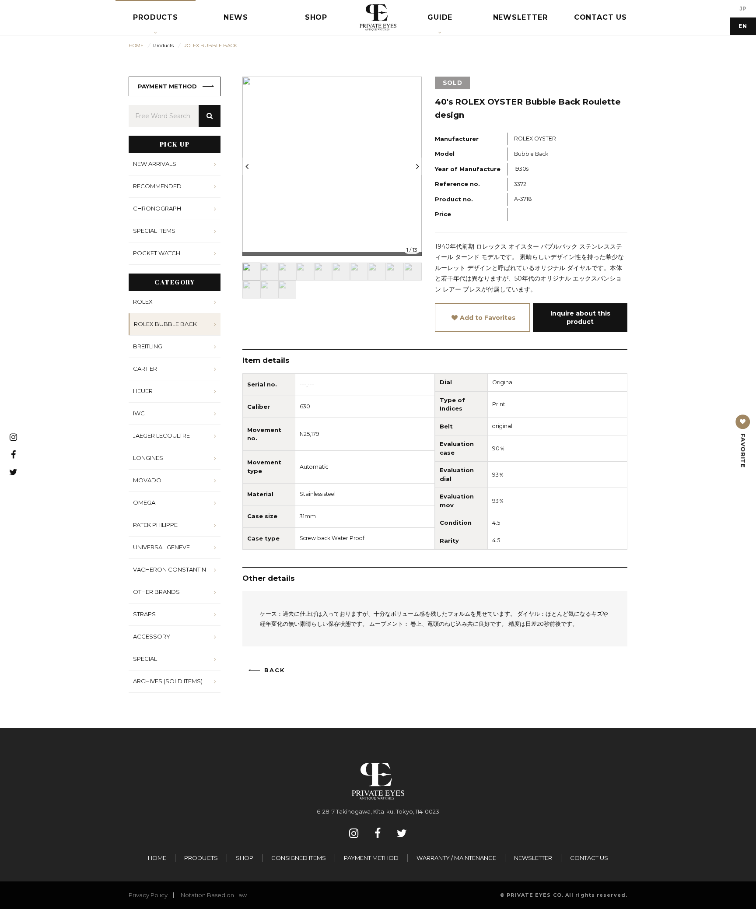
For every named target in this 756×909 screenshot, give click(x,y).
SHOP (244, 857)
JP (743, 8)
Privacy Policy (148, 894)
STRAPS (144, 614)
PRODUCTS (201, 857)
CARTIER (145, 368)
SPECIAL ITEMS (154, 230)
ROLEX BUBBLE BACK (165, 323)
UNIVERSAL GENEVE (161, 547)
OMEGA (144, 502)
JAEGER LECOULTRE (161, 435)
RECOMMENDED (157, 186)
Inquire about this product (580, 317)
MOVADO (147, 480)
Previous (246, 166)
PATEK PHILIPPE (155, 524)
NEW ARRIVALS (154, 163)
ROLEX (143, 301)
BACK (274, 670)
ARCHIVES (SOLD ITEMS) (168, 680)
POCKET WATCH (156, 252)
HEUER (143, 390)
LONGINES (148, 457)
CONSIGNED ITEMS (298, 857)
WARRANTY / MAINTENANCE (456, 857)
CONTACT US (589, 857)
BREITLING (147, 346)
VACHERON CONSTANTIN (169, 569)
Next (417, 166)
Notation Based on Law (214, 894)
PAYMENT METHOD (167, 86)
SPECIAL (145, 658)
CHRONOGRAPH (157, 208)
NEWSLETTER (533, 857)
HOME (157, 857)
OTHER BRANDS (156, 591)
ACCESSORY (151, 636)
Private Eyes (378, 17)
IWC (139, 413)
